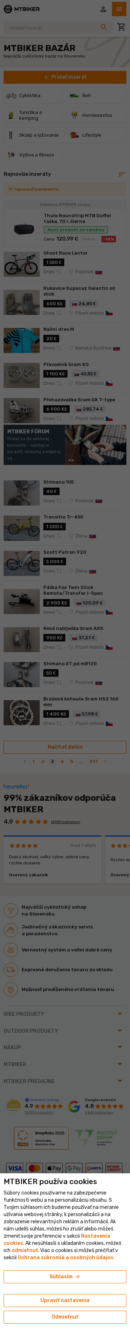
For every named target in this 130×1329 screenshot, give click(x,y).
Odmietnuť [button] (65, 1317)
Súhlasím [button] (65, 1277)
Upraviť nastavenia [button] (65, 1300)
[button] (25, 1250)
